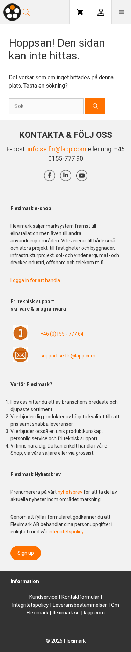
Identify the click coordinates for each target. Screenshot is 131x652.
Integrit (20, 605)
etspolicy (38, 605)
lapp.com (94, 613)
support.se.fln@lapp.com (68, 356)
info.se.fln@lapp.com (57, 149)
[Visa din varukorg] (80, 12)
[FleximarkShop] (12, 12)
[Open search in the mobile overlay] (45, 12)
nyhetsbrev (70, 492)
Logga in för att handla (35, 280)
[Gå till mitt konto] (100, 12)
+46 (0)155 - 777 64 (62, 334)
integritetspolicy (66, 531)
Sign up (25, 553)
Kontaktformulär (80, 597)
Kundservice (43, 597)
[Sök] (95, 106)
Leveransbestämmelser (80, 605)
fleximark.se (66, 613)
